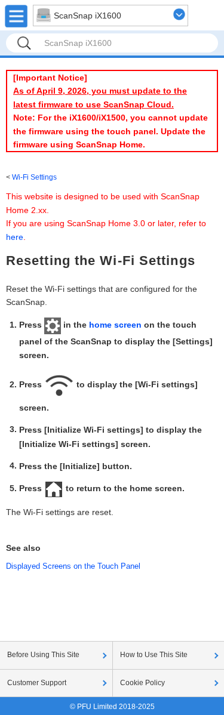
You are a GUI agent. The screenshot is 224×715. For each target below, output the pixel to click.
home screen (115, 324)
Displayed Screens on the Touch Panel (73, 566)
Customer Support (36, 683)
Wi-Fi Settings (34, 177)
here (14, 237)
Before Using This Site (43, 655)
